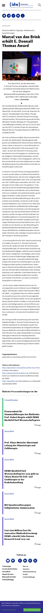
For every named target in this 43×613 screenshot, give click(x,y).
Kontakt (25, 574)
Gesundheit (6, 572)
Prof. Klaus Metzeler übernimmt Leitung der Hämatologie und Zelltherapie (21, 445)
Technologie (6, 566)
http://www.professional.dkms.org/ (15, 373)
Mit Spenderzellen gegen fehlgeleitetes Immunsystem (19, 506)
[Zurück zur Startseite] (21, 5)
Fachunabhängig (8, 580)
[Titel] (4, 16)
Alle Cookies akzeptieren (32, 610)
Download (25, 99)
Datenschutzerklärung (29, 572)
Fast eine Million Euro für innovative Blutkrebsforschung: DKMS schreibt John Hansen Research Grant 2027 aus (21, 535)
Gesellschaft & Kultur (9, 569)
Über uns (25, 566)
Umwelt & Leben (8, 574)
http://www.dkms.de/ (10, 381)
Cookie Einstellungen (29, 577)
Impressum (26, 569)
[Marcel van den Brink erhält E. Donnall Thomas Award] (9, 16)
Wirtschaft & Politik (9, 577)
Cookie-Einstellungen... (9, 610)
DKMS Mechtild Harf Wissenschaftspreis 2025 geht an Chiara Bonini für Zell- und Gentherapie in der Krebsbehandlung (21, 476)
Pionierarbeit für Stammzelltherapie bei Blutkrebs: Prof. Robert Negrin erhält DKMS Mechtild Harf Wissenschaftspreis (22, 416)
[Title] (13, 16)
